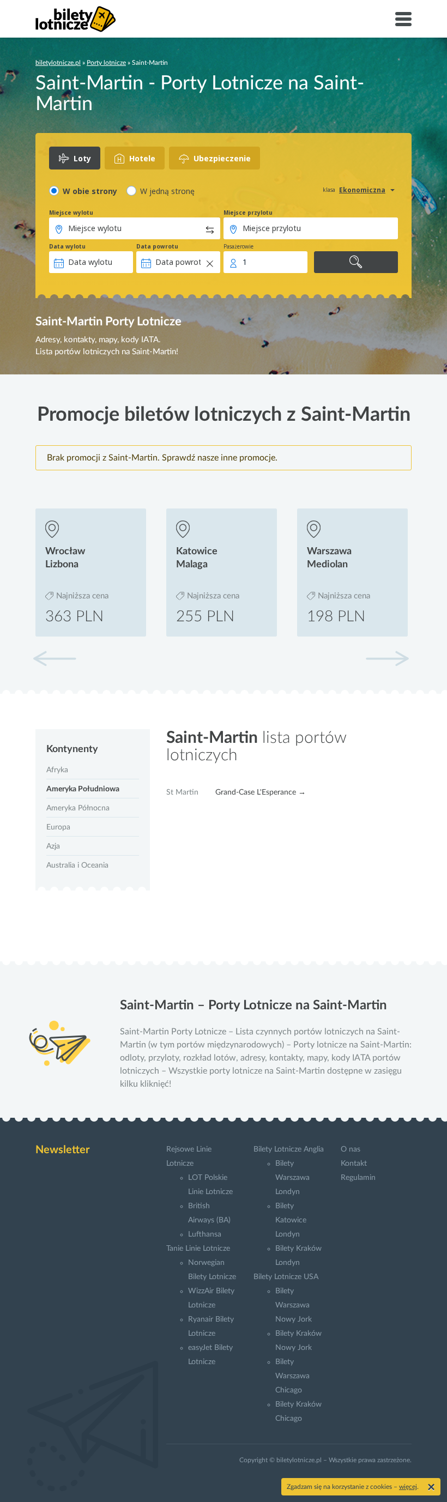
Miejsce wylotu (71, 212)
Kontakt (354, 1163)
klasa (329, 189)
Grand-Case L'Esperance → (260, 792)
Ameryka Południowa (82, 789)
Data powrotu (157, 246)
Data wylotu (67, 246)
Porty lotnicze (106, 62)
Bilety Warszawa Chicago (292, 1376)
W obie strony (90, 191)
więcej (408, 1486)
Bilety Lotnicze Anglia (288, 1149)
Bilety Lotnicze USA (285, 1277)
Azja (53, 846)
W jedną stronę (167, 191)
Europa (58, 827)
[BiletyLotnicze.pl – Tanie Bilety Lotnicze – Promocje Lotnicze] (75, 19)
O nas (350, 1149)
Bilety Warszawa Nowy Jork (293, 1305)
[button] (387, 658)
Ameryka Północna (78, 808)
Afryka (57, 770)
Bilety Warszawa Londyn (292, 1178)
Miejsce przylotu (248, 212)
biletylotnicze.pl (58, 62)
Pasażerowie (238, 246)
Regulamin (358, 1178)
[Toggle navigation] (403, 19)
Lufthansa (204, 1234)
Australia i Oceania (77, 865)
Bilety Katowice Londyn (290, 1220)
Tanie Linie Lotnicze (198, 1248)
